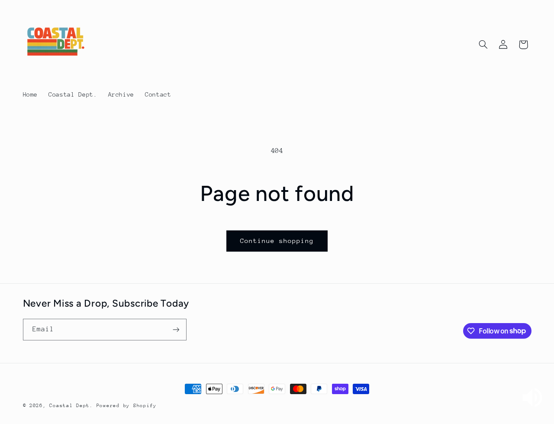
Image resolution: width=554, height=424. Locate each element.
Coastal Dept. (71, 405)
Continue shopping (277, 240)
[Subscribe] (176, 329)
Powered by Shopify (127, 405)
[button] (483, 45)
